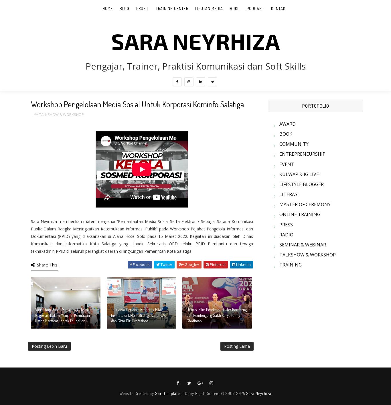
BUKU (235, 8)
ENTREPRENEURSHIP (302, 154)
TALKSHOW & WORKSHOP (61, 114)
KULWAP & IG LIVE (299, 174)
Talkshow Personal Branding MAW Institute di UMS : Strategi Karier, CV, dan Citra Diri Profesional (138, 315)
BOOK (285, 134)
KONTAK (278, 8)
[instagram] (188, 81)
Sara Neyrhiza (258, 393)
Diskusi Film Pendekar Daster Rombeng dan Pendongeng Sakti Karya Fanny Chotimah (217, 315)
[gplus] (200, 383)
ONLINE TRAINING (299, 214)
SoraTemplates (168, 393)
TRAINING (290, 265)
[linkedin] (200, 81)
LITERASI (289, 194)
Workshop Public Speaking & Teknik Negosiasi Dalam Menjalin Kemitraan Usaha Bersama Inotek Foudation (63, 315)
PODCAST (255, 8)
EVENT (286, 164)
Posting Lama (237, 346)
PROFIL (142, 8)
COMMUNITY (294, 144)
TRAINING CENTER (172, 8)
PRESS (286, 225)
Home (107, 8)
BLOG (124, 8)
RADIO (286, 235)
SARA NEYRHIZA (195, 41)
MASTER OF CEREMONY (305, 204)
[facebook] (177, 81)
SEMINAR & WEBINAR (302, 245)
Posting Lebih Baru (49, 346)
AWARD (287, 124)
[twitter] (212, 81)
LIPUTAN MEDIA (209, 8)
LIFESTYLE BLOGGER (301, 184)
